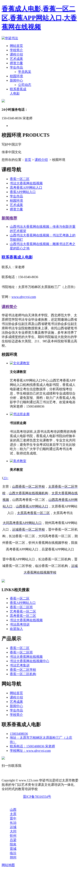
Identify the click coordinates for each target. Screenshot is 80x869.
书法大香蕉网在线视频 (26, 183)
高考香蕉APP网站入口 (26, 187)
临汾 (13, 853)
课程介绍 (16, 54)
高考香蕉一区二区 (23, 616)
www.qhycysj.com (23, 297)
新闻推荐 (9, 218)
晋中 (13, 818)
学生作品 (16, 67)
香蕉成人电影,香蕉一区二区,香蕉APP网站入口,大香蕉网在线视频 (39, 18)
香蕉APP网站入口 (23, 192)
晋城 (13, 848)
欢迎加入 (16, 629)
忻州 (13, 835)
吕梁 (13, 840)
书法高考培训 (20, 624)
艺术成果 (16, 58)
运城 (13, 827)
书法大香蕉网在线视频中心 (29, 661)
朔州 (13, 857)
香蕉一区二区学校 (23, 669)
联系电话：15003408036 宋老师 (32, 746)
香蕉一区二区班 (21, 607)
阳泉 (13, 844)
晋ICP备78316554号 (37, 796)
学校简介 (16, 50)
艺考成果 (16, 701)
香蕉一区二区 (20, 179)
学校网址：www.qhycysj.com (30, 750)
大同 (13, 831)
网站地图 (8, 865)
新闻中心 (16, 80)
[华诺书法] (10, 38)
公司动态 (24, 85)
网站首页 (16, 45)
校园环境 (16, 76)
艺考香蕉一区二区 (23, 611)
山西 (13, 809)
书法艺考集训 (20, 665)
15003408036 (19, 733)
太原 (13, 814)
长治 (13, 822)
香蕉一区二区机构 (23, 674)
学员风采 (24, 72)
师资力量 (16, 63)
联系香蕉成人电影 (17, 257)
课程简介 (9, 307)
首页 (28, 159)
